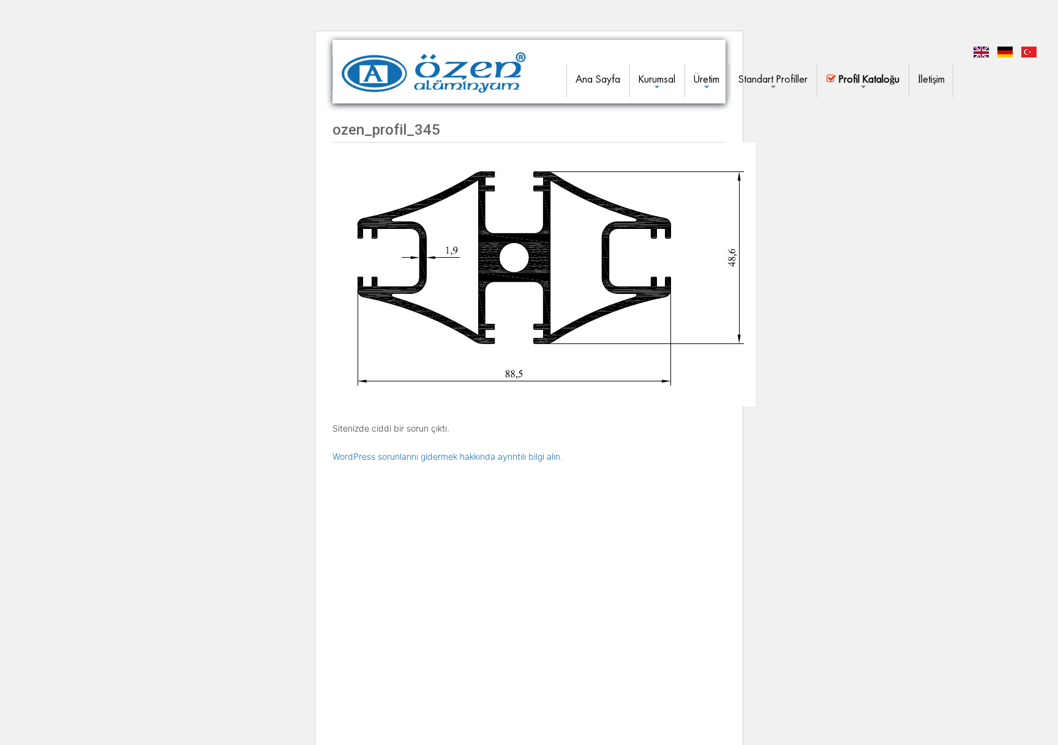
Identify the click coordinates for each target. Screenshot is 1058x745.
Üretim (706, 79)
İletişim (931, 79)
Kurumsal (657, 79)
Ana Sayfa (598, 79)
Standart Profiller (773, 79)
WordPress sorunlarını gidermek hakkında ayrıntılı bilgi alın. (447, 456)
